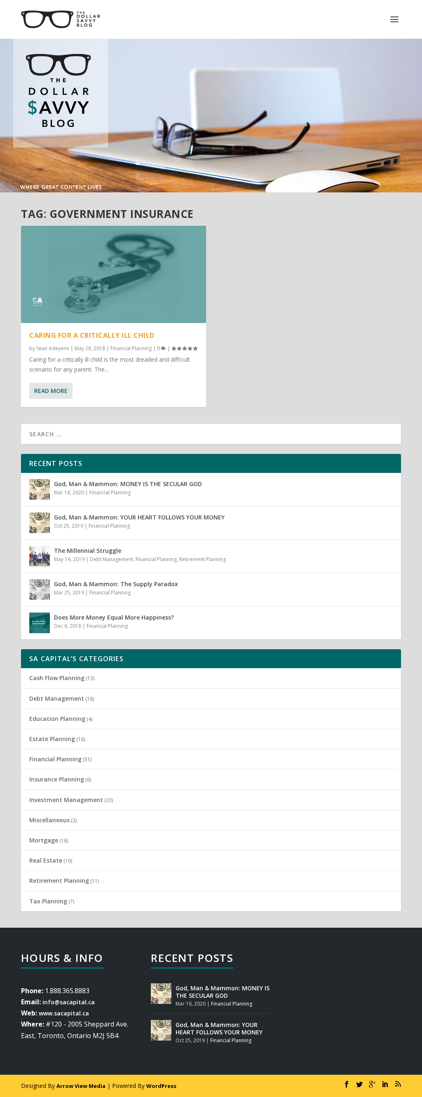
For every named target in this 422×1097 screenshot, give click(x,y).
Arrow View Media (81, 1086)
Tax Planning (48, 901)
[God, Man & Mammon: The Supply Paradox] (39, 589)
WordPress (161, 1086)
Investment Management (66, 800)
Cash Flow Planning (56, 678)
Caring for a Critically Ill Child (92, 335)
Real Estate (45, 860)
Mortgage (43, 840)
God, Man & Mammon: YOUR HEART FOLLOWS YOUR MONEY (139, 517)
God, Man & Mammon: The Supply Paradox (116, 584)
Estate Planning (52, 739)
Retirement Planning (202, 559)
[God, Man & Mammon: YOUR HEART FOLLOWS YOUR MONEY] (39, 522)
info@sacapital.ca (68, 1002)
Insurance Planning (56, 779)
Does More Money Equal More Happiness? (114, 617)
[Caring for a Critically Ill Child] (113, 274)
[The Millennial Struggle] (39, 556)
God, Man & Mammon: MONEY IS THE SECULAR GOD (128, 484)
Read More (51, 391)
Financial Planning (131, 348)
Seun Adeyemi (52, 348)
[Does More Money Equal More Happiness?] (39, 623)
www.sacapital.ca (64, 1013)
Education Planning (57, 719)
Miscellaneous (49, 820)
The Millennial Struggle (87, 550)
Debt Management (111, 559)
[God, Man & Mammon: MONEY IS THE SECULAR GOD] (39, 489)
